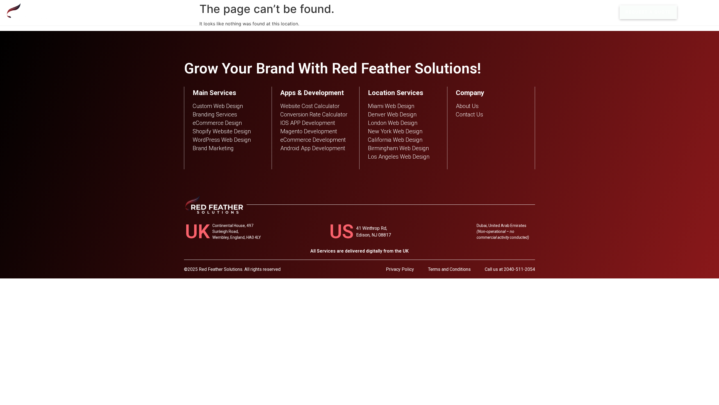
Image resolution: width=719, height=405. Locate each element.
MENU (705, 12)
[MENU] (687, 12)
